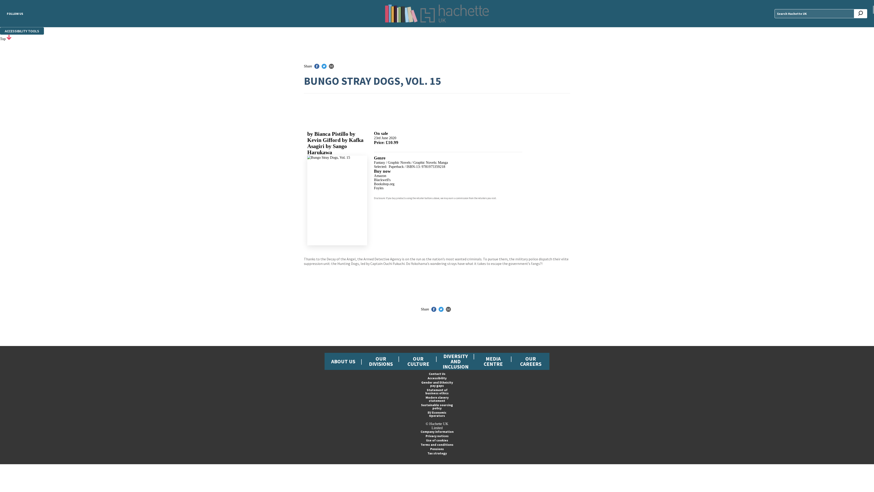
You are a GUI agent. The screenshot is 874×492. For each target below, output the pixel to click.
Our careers (530, 361)
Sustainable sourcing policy (437, 406)
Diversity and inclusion (456, 361)
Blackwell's (382, 180)
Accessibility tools (22, 31)
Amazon (380, 176)
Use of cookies (437, 440)
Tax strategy (437, 453)
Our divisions (381, 361)
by (327, 134)
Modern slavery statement (437, 399)
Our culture (418, 361)
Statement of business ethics (437, 391)
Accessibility (437, 378)
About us (343, 361)
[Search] (860, 13)
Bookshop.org (384, 184)
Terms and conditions (437, 445)
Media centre (493, 361)
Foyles (379, 188)
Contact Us (437, 374)
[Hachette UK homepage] (437, 14)
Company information (437, 432)
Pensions (437, 449)
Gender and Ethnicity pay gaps (437, 384)
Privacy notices (437, 436)
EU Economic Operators (437, 414)
